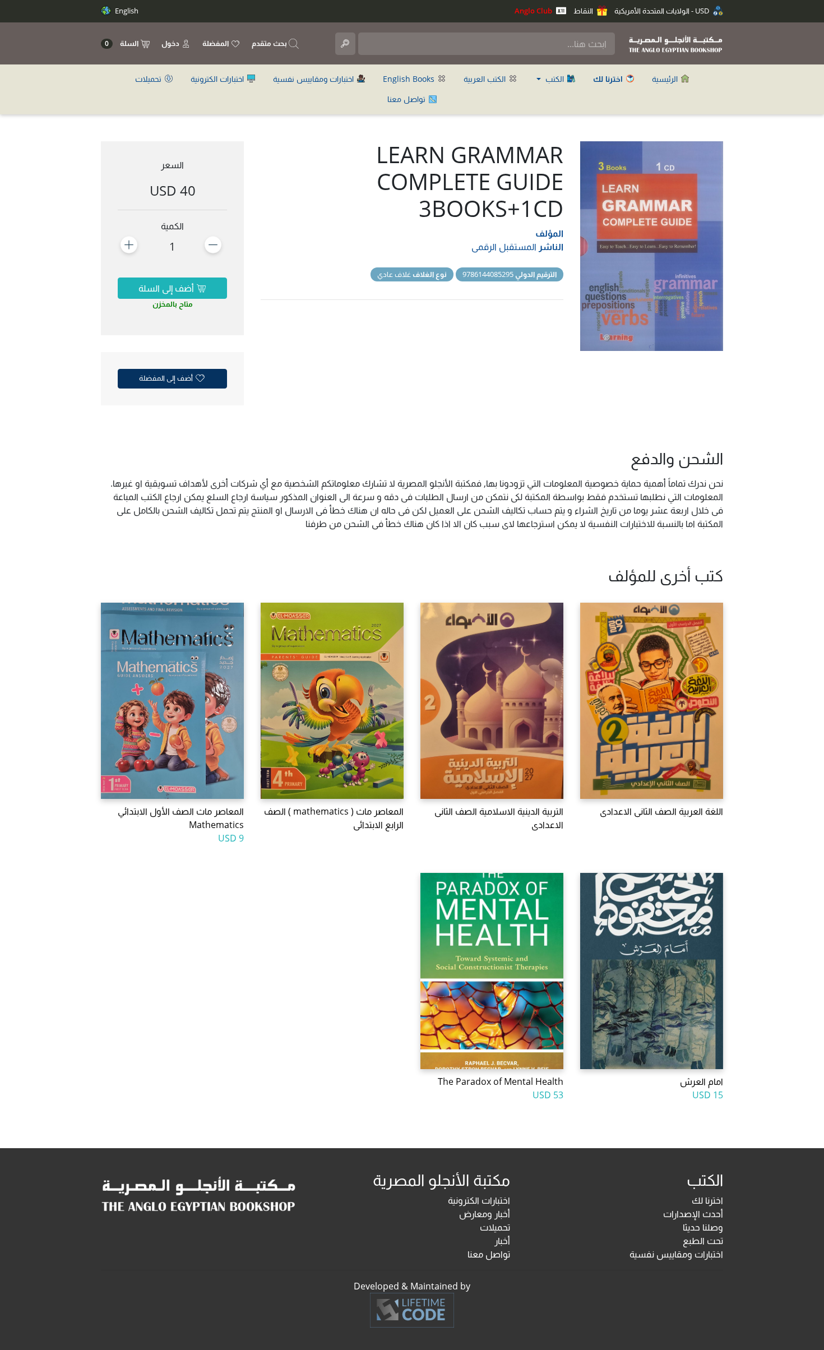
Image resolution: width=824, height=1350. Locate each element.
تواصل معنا (407, 99)
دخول (171, 43)
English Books (410, 78)
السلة (122, 43)
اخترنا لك (707, 1200)
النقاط (584, 11)
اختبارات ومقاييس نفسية (314, 78)
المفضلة (216, 43)
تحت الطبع (703, 1241)
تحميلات (149, 78)
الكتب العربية (486, 78)
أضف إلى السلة (167, 288)
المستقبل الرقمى (503, 247)
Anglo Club (534, 11)
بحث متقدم (270, 43)
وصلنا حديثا (703, 1227)
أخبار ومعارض (484, 1214)
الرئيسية (666, 78)
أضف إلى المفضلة (167, 378)
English (125, 11)
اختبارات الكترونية (218, 78)
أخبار (502, 1241)
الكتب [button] (554, 78)
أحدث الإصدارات (693, 1214)
